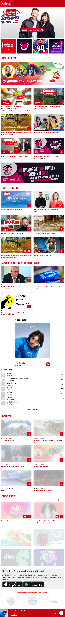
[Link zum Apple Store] (12, 585)
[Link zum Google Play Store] (33, 585)
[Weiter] (62, 500)
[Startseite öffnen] (6, 3)
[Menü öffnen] (62, 3)
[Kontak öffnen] (56, 3)
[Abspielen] (61, 613)
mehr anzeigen (32, 409)
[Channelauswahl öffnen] (59, 3)
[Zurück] (58, 500)
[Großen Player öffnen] (56, 613)
